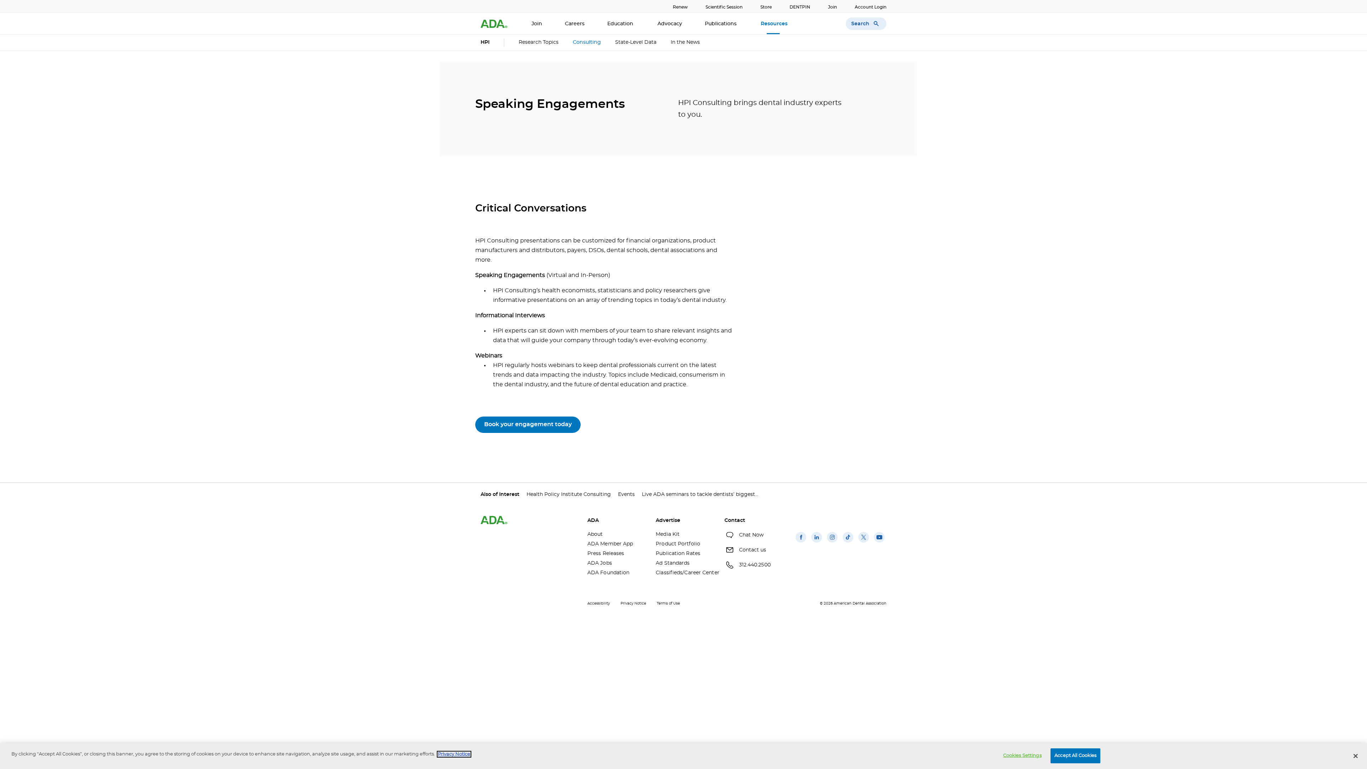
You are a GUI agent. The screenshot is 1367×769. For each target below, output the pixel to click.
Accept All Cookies (1075, 755)
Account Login (870, 7)
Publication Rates (678, 553)
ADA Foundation (608, 572)
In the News (685, 42)
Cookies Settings (1022, 755)
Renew (680, 7)
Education (621, 23)
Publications (721, 23)
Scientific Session (724, 7)
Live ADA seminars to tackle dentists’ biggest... (700, 494)
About (595, 534)
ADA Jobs (599, 563)
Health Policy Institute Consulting (569, 494)
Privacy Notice (633, 603)
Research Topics (539, 42)
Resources (775, 23)
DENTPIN (800, 7)
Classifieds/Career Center (684, 572)
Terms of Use (668, 603)
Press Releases (605, 553)
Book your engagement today (528, 424)
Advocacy (670, 23)
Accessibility (598, 603)
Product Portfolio (678, 544)
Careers (575, 23)
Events (626, 494)
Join (832, 7)
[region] (683, 756)
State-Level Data (635, 42)
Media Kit (668, 534)
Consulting (587, 42)
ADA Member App (610, 544)
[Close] (1355, 756)
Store (766, 7)
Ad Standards (673, 563)
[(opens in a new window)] (801, 542)
